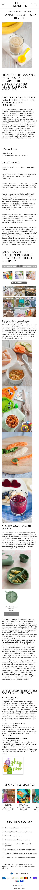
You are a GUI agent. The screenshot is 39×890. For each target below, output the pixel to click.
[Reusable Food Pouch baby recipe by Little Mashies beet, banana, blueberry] (17, 523)
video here (29, 229)
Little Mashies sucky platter (20, 538)
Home (10, 11)
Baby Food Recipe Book (18, 323)
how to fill (16, 203)
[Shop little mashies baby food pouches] (13, 775)
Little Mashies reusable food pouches (15, 86)
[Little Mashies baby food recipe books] (19, 318)
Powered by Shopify (19, 888)
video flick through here (10, 325)
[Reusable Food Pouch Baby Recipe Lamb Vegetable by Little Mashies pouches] (17, 431)
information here (8, 209)
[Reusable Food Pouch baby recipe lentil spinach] (17, 477)
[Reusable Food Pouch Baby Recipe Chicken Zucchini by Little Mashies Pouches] (17, 385)
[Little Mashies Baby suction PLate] (11, 616)
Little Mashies (20, 4)
